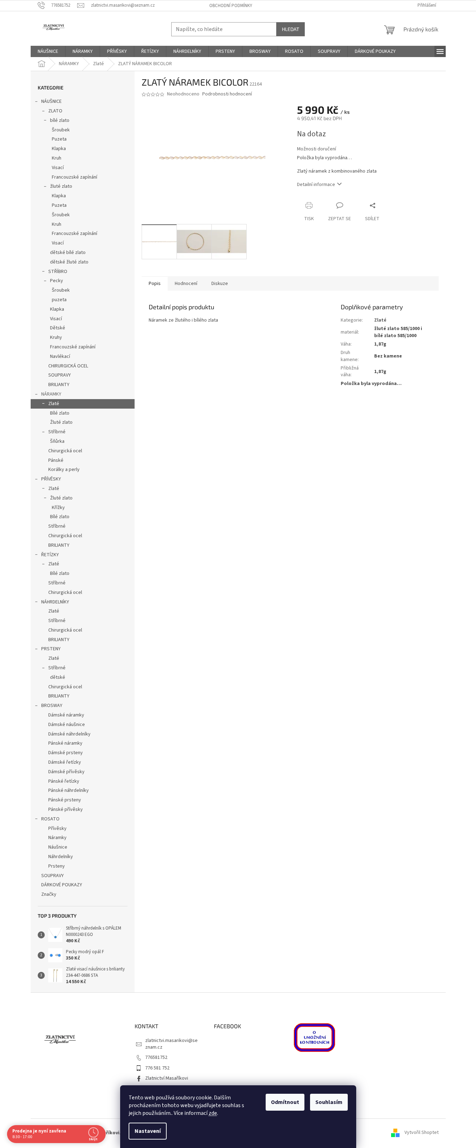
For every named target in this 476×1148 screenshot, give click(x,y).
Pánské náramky (65, 743)
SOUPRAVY (59, 375)
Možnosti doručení (316, 149)
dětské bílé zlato (68, 252)
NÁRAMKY (51, 394)
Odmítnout (285, 1102)
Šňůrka (57, 441)
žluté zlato (61, 186)
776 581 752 (157, 1068)
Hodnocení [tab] (186, 283)
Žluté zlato (61, 422)
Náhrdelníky (60, 856)
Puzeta (59, 139)
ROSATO (50, 819)
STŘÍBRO (57, 271)
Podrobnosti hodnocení (227, 94)
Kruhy (56, 337)
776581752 (156, 1057)
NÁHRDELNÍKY (55, 602)
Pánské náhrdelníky (68, 790)
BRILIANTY (58, 384)
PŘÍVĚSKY (51, 479)
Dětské (57, 327)
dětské (57, 677)
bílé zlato (59, 120)
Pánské (55, 460)
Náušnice (57, 847)
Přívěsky (57, 828)
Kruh (56, 158)
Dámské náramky (66, 715)
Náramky (57, 837)
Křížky (58, 507)
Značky (48, 894)
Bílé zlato (59, 413)
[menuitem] (48, 51)
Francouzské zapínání (74, 177)
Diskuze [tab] (219, 283)
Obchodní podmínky (230, 5)
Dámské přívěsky (66, 771)
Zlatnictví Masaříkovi (166, 1078)
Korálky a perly (64, 469)
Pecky (56, 280)
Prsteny (56, 866)
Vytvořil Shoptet (421, 1132)
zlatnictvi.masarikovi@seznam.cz (171, 1044)
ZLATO (55, 110)
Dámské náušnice (66, 724)
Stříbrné (57, 431)
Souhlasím (328, 1102)
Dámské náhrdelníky (69, 734)
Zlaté (53, 403)
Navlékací (60, 356)
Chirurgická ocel (65, 450)
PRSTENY (51, 648)
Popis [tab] (155, 283)
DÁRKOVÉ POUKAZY (61, 884)
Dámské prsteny (65, 752)
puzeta (59, 299)
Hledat (290, 29)
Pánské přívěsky (65, 809)
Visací (58, 167)
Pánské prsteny (64, 799)
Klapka (59, 148)
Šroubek (61, 130)
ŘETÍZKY (50, 554)
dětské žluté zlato (69, 262)
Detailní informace (316, 184)
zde (213, 1113)
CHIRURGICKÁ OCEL (68, 366)
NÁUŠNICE (51, 101)
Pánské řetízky (63, 781)
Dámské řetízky (64, 762)
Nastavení (148, 1131)
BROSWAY (51, 705)
